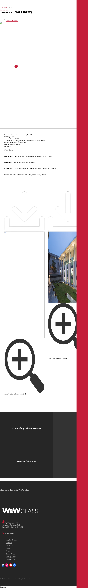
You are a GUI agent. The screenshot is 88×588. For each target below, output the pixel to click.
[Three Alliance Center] (26, 461)
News (8, 548)
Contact (8, 551)
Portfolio (9, 543)
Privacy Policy (11, 557)
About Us (9, 545)
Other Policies (10, 559)
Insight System (11, 540)
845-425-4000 (9, 533)
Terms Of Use (10, 554)
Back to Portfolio (12, 21)
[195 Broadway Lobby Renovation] (26, 428)
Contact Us (4, 10)
